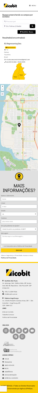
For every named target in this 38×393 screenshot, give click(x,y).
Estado (3, 211)
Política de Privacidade (8, 258)
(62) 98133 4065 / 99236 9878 (15, 62)
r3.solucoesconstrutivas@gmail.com (18, 59)
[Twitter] (26, 331)
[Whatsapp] (22, 337)
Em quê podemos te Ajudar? (10, 226)
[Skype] (16, 337)
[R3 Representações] (19, 125)
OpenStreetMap (27, 170)
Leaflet (13, 170)
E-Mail (3, 203)
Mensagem (4, 233)
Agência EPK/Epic (26, 388)
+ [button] (2, 86)
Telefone (4, 218)
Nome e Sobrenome (7, 195)
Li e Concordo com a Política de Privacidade (18, 246)
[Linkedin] (19, 331)
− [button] (2, 89)
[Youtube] (32, 331)
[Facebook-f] (12, 331)
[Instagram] (6, 331)
